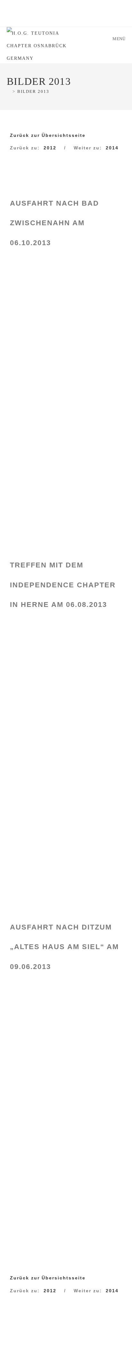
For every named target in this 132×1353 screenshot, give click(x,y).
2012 (50, 147)
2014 (112, 147)
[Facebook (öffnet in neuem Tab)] (47, 17)
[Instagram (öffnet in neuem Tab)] (63, 17)
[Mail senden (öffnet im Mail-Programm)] (81, 17)
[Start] (9, 91)
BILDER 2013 (33, 91)
